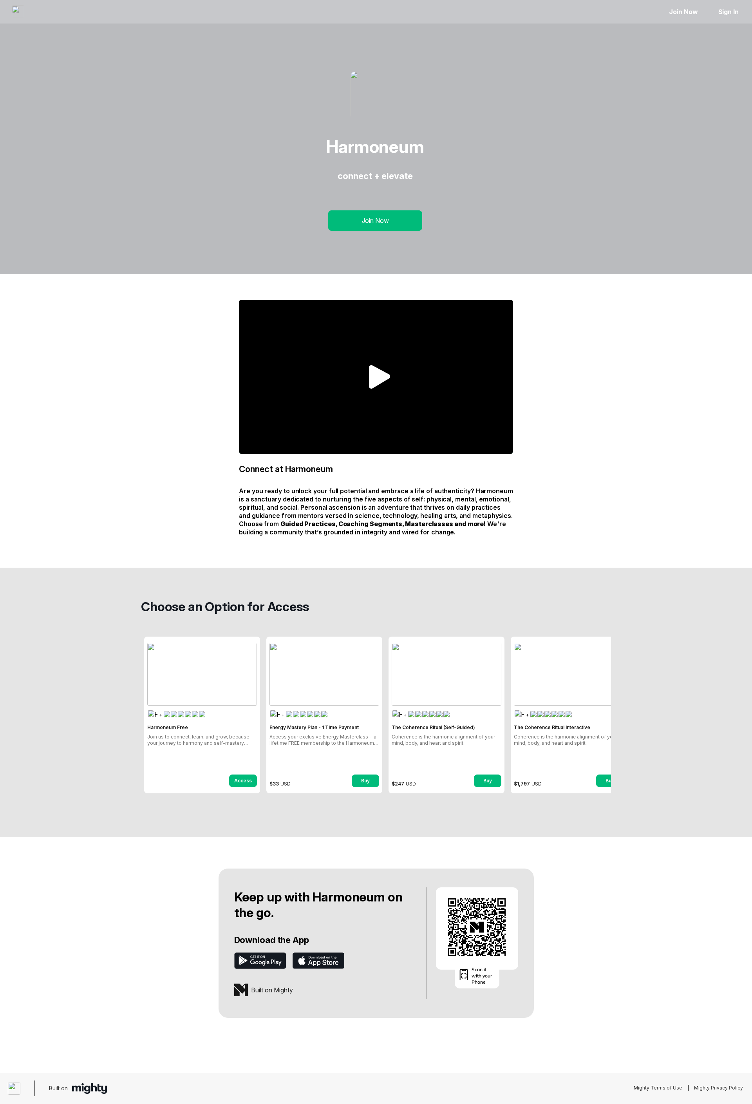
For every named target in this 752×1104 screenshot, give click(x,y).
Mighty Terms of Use (658, 1088)
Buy (365, 781)
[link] (202, 715)
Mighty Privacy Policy (718, 1088)
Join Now (683, 12)
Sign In (728, 12)
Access (243, 781)
